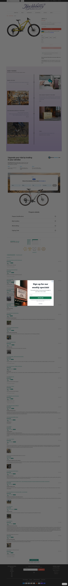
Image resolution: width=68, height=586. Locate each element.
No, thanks (40, 303)
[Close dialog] (52, 281)
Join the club (40, 297)
